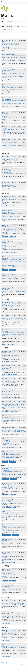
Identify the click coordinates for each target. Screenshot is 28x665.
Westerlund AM (10, 474)
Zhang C (9, 370)
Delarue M (13, 103)
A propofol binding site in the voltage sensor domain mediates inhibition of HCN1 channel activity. (13, 141)
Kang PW (4, 474)
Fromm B (10, 306)
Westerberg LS (12, 265)
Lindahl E (23, 132)
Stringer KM (9, 407)
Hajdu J (20, 589)
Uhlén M (19, 370)
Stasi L (8, 202)
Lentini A (18, 556)
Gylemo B (22, 556)
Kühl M (21, 489)
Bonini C (20, 202)
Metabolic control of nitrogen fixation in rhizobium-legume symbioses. (8, 391)
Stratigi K (12, 216)
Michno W (4, 407)
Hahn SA (22, 231)
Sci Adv (3, 49)
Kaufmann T (14, 186)
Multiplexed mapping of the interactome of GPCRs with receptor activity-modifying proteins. (12, 170)
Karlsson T (4, 46)
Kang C (19, 604)
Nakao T (4, 337)
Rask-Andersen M (17, 46)
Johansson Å (6, 47)
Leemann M (8, 76)
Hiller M (23, 604)
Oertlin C (13, 264)
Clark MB (8, 90)
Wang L (9, 145)
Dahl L (12, 173)
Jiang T (7, 160)
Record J (17, 264)
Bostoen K (11, 446)
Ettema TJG (4, 517)
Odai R (3, 76)
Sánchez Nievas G (11, 457)
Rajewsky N (4, 308)
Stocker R (4, 490)
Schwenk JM (19, 173)
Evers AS (20, 145)
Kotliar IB (4, 173)
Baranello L (4, 232)
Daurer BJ (14, 589)
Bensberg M (12, 556)
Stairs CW (4, 516)
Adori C (3, 384)
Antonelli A (20, 503)
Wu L (9, 322)
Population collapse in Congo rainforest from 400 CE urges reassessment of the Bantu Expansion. (13, 441)
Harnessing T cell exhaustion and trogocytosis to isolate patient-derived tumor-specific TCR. (13, 198)
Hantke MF (9, 589)
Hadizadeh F (10, 46)
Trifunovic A (5, 421)
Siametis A (17, 216)
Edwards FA (21, 407)
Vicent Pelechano (13, 252)
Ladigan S (15, 231)
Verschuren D (17, 444)
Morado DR (14, 431)
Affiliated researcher (6, 623)
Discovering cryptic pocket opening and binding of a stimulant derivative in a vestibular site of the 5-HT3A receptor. (14, 100)
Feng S (5, 322)
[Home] (1, 2)
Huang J (4, 160)
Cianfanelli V (4, 60)
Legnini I (14, 306)
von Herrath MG (18, 530)
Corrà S (14, 60)
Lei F (19, 322)
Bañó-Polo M (14, 118)
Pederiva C (4, 278)
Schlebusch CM (5, 446)
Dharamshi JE (10, 516)
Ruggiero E (4, 203)
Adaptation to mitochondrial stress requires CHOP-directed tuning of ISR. (10, 417)
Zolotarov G (4, 306)
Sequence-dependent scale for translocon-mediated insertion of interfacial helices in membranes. (14, 114)
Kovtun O (9, 431)
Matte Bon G (5, 186)
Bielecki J (4, 589)
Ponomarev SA (5, 265)
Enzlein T (15, 407)
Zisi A (15, 357)
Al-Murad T (14, 76)
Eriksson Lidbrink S (10, 132)
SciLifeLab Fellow (12, 236)
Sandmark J (4, 576)
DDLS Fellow (12, 344)
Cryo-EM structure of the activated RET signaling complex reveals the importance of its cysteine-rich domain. (12, 571)
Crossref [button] (24, 40)
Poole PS (14, 395)
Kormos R (8, 118)
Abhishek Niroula (5, 344)
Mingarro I (4, 119)
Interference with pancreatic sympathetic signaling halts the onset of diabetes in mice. (13, 527)
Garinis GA (5, 218)
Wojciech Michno (13, 411)
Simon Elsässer (13, 361)
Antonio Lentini (5, 562)
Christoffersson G (6, 530)
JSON (3, 18)
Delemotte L (21, 474)
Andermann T (5, 503)
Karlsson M (4, 370)
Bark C (17, 384)
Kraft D (9, 186)
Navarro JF (8, 543)
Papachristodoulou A (6, 395)
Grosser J (10, 231)
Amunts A (19, 575)
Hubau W (11, 444)
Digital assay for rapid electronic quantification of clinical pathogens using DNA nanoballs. (12, 243)
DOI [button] (19, 40)
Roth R (13, 575)
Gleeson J (4, 89)
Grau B (3, 118)
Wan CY (15, 89)
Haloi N (3, 103)
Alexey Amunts (5, 580)
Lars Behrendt (5, 494)
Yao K (15, 160)
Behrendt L (4, 489)
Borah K (10, 394)
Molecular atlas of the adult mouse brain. (6, 540)
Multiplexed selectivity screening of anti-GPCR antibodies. (7, 288)
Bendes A (8, 173)
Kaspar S (4, 420)
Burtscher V (4, 145)
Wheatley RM (16, 394)
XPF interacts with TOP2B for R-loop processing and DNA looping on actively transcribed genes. (13, 213)
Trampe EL (15, 489)
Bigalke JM (4, 575)
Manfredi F (4, 202)
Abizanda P (4, 459)
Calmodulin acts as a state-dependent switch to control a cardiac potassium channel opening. (12, 471)
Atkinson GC (4, 77)
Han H (19, 160)
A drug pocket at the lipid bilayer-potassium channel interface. (8, 632)
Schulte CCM (5, 394)
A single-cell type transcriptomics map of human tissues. (6, 367)
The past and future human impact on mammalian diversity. (7, 500)
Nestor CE (4, 558)
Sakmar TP (18, 291)
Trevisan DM (10, 278)
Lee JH (3, 604)
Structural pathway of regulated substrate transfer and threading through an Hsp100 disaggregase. (13, 647)
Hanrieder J (4, 408)
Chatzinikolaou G (6, 216)
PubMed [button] (15, 40)
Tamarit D (16, 516)
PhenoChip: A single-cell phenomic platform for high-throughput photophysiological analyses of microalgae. (12, 485)
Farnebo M (5, 279)
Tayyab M (4, 246)
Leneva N (4, 431)
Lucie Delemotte (5, 478)
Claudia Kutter (5, 236)
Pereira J (21, 76)
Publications (21, 664)
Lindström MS (21, 357)
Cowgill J (14, 145)
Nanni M (10, 60)
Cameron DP (5, 231)
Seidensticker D (5, 444)
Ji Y (2, 322)
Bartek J (4, 358)
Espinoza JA (10, 357)
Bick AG (8, 337)
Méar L (13, 370)
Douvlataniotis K (5, 556)
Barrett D (9, 246)
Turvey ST (15, 503)
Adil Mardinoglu (5, 374)
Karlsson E (8, 103)
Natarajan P (4, 340)
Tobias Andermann (12, 507)
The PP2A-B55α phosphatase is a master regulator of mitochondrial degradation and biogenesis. (13, 57)
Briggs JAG (19, 431)
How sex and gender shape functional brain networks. (7, 184)
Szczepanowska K (15, 420)
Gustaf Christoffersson (6, 534)
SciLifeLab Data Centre (6, 663)
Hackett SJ (14, 322)
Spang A (22, 516)
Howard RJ (18, 103)
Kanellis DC (4, 357)
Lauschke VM (10, 459)
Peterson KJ (21, 306)
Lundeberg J (19, 543)
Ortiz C (3, 543)
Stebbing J (4, 457)
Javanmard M (21, 246)
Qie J (11, 160)
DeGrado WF (21, 118)
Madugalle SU (10, 89)
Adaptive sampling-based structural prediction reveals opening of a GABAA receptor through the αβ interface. (13, 128)
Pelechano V (5, 248)
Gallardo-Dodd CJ (6, 264)
